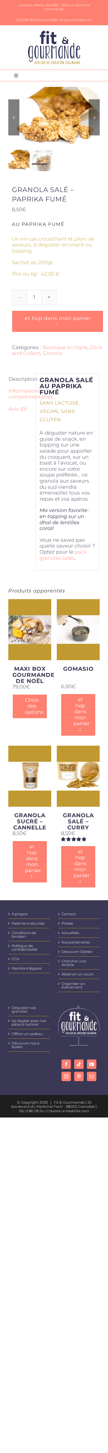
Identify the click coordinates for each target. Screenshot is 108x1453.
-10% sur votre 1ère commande (67, 7)
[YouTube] (91, 1064)
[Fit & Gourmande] (54, 33)
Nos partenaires (75, 942)
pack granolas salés (63, 555)
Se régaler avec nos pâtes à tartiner (29, 1022)
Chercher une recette (73, 963)
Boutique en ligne (65, 347)
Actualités (70, 933)
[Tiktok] (79, 1064)
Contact (68, 914)
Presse (67, 923)
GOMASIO (78, 668)
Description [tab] (20, 379)
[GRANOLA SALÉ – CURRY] (78, 776)
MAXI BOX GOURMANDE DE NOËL (33, 674)
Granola (52, 353)
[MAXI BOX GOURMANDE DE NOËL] (29, 629)
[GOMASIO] (78, 629)
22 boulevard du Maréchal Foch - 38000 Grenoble (53, 1104)
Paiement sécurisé (28, 923)
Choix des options (31, 706)
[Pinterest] (79, 1076)
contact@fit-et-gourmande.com (65, 20)
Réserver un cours (77, 974)
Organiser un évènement (73, 985)
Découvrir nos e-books (26, 1045)
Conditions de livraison (24, 934)
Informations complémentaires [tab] (20, 394)
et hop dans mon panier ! (58, 321)
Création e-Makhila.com (68, 1111)
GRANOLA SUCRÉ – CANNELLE (29, 821)
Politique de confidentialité (24, 947)
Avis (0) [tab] (18, 409)
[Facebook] (66, 1064)
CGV (15, 959)
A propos (19, 914)
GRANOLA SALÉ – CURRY (78, 821)
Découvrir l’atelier (76, 951)
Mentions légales (27, 968)
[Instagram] (66, 1076)
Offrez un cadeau (27, 1034)
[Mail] (91, 1076)
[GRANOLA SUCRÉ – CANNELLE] (29, 776)
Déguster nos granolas (24, 1009)
